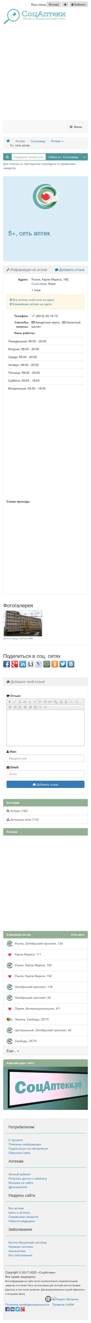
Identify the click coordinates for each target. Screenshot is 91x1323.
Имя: (13, 751)
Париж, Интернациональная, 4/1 (37, 1008)
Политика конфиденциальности (27, 1304)
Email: (14, 767)
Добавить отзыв (71, 269)
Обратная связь (19, 1152)
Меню (77, 127)
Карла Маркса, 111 (27, 954)
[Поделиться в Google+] (14, 664)
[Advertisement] (45, 74)
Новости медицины (21, 1221)
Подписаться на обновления (28, 1148)
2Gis (30, 638)
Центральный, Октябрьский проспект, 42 (42, 1030)
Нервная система (20, 1246)
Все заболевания (20, 1255)
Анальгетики (17, 1251)
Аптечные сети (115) (24, 819)
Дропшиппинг (17, 1187)
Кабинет (79, 4)
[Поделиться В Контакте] (71, 664)
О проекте (15, 1140)
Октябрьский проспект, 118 (33, 986)
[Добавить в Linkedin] (22, 664)
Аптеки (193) (18, 811)
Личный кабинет (19, 1174)
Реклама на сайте (20, 1182)
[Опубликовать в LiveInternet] (30, 664)
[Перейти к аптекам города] (65, 4)
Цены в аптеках (19, 1212)
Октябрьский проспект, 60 (32, 997)
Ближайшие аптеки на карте (32, 304)
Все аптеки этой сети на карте (33, 299)
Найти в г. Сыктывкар (63, 157)
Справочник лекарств (23, 1216)
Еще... (11, 1050)
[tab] (45, 1051)
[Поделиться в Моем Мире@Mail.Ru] (46, 664)
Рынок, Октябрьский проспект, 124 (38, 943)
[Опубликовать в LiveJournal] (38, 664)
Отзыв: (15, 695)
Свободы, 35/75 (25, 1041)
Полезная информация (24, 1144)
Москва (54, 4)
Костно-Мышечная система (27, 1242)
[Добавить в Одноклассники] (54, 664)
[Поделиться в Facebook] (6, 664)
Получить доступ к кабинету (27, 1178)
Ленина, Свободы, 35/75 (31, 1019)
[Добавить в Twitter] (62, 664)
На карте (78, 934)
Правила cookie (63, 1304)
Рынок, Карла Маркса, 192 (33, 965)
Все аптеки (16, 1208)
